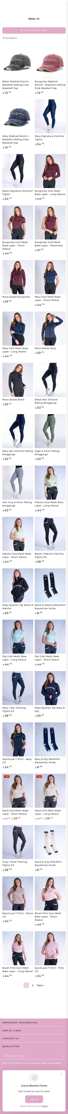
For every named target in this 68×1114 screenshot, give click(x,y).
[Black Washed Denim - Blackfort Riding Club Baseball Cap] (17, 62)
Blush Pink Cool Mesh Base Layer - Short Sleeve (48, 916)
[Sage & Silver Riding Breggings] (50, 431)
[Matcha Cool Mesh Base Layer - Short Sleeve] (17, 534)
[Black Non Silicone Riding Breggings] (50, 380)
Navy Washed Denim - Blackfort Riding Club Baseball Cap (15, 139)
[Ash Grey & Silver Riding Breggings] (17, 483)
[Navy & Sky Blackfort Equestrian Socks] (50, 739)
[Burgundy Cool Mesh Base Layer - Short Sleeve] (17, 222)
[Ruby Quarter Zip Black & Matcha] (17, 585)
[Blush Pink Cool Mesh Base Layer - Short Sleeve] (50, 893)
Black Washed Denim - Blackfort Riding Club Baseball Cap (16, 84)
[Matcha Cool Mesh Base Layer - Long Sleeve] (50, 483)
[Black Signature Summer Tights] (17, 171)
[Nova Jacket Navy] (50, 329)
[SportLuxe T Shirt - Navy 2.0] (17, 739)
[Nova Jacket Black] (17, 380)
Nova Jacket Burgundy (16, 297)
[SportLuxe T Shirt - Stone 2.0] (17, 893)
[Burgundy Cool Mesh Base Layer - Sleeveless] (50, 222)
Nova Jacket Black (13, 399)
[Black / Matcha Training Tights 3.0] (50, 534)
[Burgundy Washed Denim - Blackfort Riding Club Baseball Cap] (50, 62)
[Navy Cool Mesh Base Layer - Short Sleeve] (50, 277)
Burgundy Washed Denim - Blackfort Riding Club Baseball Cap (50, 84)
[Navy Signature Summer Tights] (50, 116)
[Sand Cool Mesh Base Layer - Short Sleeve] (17, 791)
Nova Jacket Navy (45, 348)
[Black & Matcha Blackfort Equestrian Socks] (50, 585)
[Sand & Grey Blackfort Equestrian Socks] (50, 842)
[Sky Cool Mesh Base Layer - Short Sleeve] (50, 637)
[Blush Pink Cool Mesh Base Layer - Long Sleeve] (17, 948)
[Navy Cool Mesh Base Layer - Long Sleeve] (17, 329)
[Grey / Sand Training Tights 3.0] (17, 842)
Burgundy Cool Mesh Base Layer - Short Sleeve (15, 245)
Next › (40, 985)
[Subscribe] (64, 1056)
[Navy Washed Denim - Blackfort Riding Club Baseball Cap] (17, 116)
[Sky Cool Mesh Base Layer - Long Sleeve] (17, 637)
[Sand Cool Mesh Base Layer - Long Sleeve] (50, 791)
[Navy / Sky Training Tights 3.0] (17, 688)
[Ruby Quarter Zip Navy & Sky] (50, 688)
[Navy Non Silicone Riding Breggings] (17, 431)
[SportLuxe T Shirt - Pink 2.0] (50, 948)
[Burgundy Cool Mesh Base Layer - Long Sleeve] (50, 171)
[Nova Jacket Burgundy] (17, 277)
